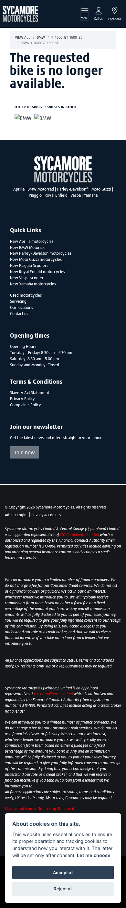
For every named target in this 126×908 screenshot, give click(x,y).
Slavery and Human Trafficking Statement (39, 808)
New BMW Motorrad (28, 247)
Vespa (75, 195)
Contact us (19, 313)
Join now (24, 452)
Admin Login (15, 515)
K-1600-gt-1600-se (66, 37)
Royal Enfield (56, 195)
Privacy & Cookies (46, 515)
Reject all (63, 888)
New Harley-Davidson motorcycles (40, 253)
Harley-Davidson (73, 189)
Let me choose (93, 855)
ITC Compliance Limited (80, 534)
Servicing (18, 301)
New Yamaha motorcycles (33, 284)
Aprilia (19, 189)
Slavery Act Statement (29, 392)
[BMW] (23, 119)
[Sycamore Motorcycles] (20, 13)
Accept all (63, 872)
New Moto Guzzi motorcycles (36, 259)
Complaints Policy (25, 405)
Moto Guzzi (101, 189)
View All (22, 37)
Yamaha (91, 195)
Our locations (21, 307)
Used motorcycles (26, 295)
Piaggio (35, 195)
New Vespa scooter (27, 278)
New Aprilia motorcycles (31, 241)
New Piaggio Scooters (29, 265)
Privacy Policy (22, 399)
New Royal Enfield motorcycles (37, 272)
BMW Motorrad (40, 189)
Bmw (41, 37)
